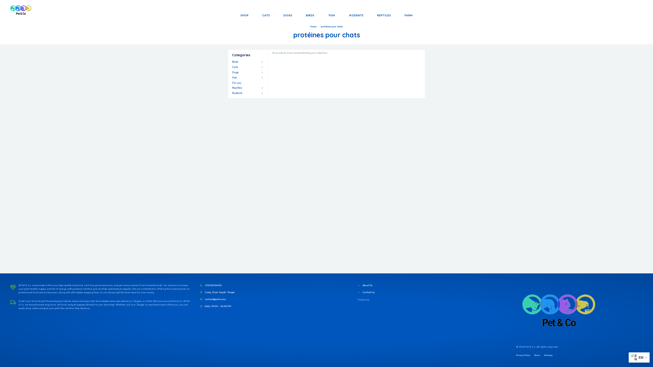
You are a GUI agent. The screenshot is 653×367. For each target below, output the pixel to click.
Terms (537, 355)
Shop (244, 15)
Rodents (356, 15)
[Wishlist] (635, 10)
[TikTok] (395, 300)
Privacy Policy (523, 355)
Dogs (287, 15)
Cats (266, 15)
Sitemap (548, 355)
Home (313, 26)
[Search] (619, 10)
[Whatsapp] (389, 300)
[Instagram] (378, 300)
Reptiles (384, 15)
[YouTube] (384, 300)
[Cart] (643, 10)
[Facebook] (373, 300)
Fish (332, 15)
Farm (409, 15)
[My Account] (627, 10)
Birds (310, 15)
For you (236, 82)
